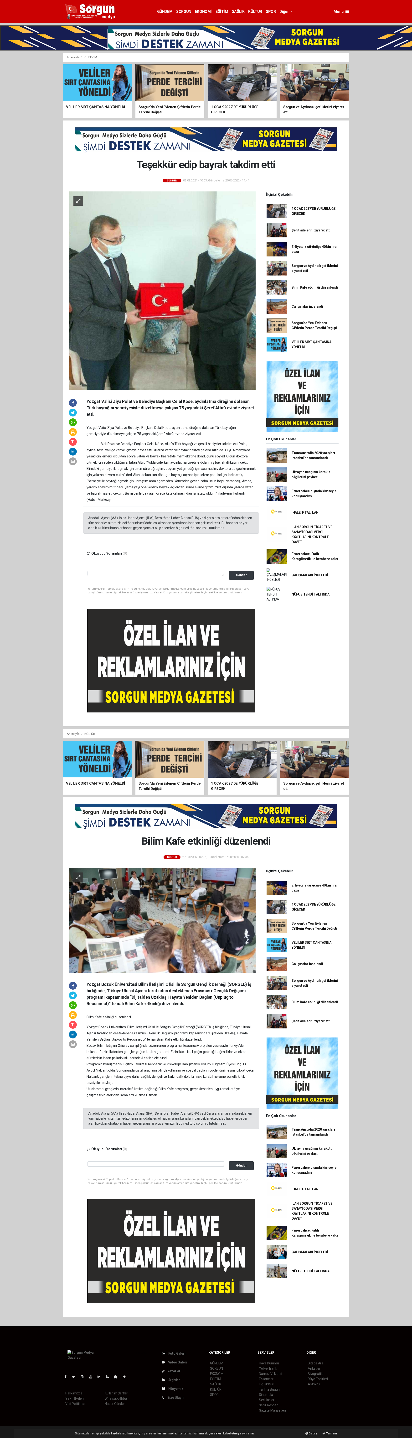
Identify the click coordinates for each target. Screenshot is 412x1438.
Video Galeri (177, 1362)
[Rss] (109, 1377)
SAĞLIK (238, 11)
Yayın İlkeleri (74, 1398)
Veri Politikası (75, 1404)
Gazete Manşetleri (272, 1410)
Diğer (284, 11)
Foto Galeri (176, 1353)
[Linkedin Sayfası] (101, 1377)
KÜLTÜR (255, 11)
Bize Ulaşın (175, 1397)
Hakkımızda (73, 1393)
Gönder (241, 575)
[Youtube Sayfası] (92, 1377)
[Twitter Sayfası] (75, 1377)
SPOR (271, 11)
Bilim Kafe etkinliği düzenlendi (315, 287)
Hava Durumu (269, 1363)
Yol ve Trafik (268, 1368)
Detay (312, 1433)
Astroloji (314, 1384)
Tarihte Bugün (269, 1389)
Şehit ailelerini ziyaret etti (311, 230)
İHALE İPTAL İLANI (305, 512)
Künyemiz (175, 1389)
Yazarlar (173, 1371)
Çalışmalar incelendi (307, 306)
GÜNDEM (165, 11)
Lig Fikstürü (267, 1384)
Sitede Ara (315, 1363)
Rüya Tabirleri (318, 1379)
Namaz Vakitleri (270, 1374)
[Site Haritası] (117, 1377)
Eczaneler (266, 1379)
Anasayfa (73, 57)
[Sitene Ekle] (126, 1377)
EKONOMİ (203, 11)
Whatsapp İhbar (116, 1398)
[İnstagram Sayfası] (84, 1377)
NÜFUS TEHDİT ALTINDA (311, 594)
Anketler (314, 1368)
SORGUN (183, 11)
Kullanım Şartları (116, 1393)
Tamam (331, 1433)
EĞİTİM (222, 11)
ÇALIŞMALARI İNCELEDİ (310, 575)
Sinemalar (266, 1395)
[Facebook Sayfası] (67, 1377)
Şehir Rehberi (268, 1405)
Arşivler (174, 1380)
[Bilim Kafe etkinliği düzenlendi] (162, 920)
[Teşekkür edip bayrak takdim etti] (162, 290)
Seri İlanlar (266, 1400)
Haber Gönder (115, 1404)
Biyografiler (316, 1374)
